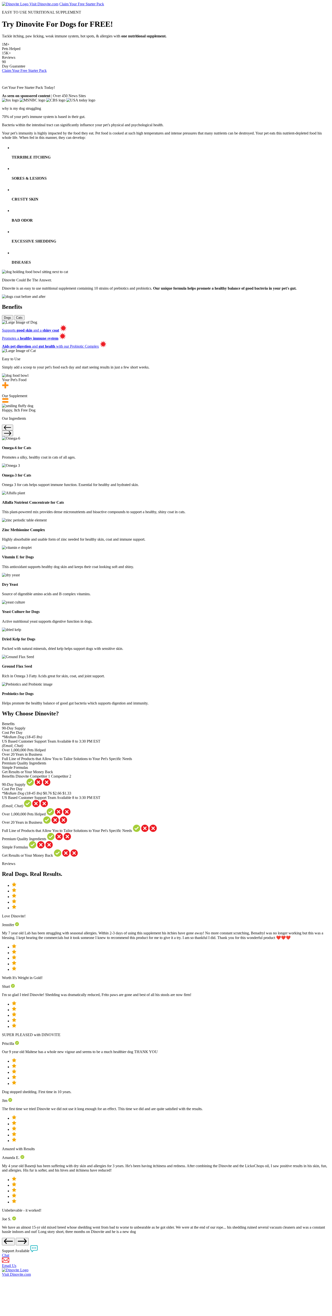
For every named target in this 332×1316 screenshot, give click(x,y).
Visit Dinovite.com (43, 4)
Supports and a (30, 330)
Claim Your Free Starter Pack (81, 4)
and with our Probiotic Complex (50, 346)
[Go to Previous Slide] (7, 427)
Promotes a (30, 338)
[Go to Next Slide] (7, 433)
